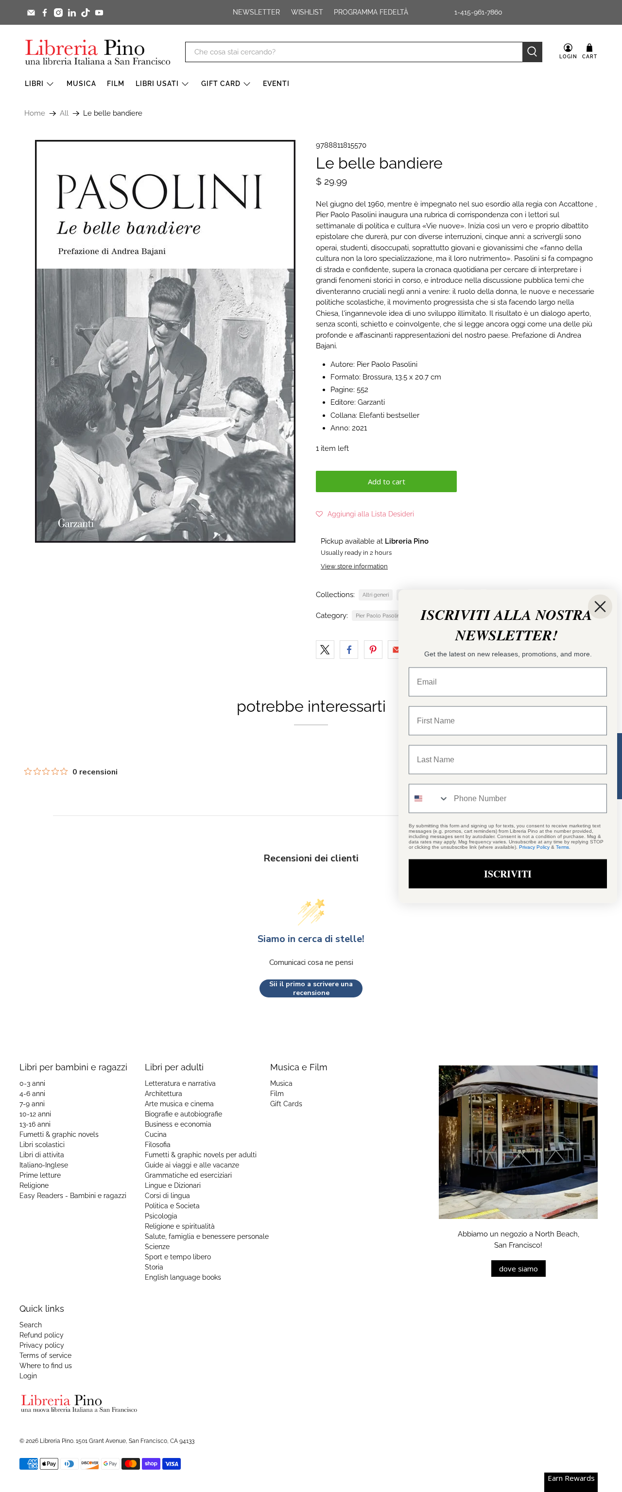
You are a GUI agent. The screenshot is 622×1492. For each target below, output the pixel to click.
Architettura (163, 1094)
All (64, 113)
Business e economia (178, 1124)
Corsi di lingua (167, 1196)
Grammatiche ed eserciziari (188, 1175)
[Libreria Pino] (98, 52)
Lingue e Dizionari (173, 1185)
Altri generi (376, 594)
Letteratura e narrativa (180, 1083)
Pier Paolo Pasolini (378, 615)
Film (115, 83)
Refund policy (41, 1335)
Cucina (156, 1134)
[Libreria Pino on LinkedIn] (72, 12)
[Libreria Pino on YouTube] (99, 12)
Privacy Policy (534, 846)
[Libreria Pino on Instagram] (58, 12)
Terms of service (45, 1355)
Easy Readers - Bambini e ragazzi (72, 1196)
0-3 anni (32, 1083)
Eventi (276, 83)
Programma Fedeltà (371, 12)
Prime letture (40, 1175)
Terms (562, 846)
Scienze (157, 1247)
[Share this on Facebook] (349, 649)
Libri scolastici (42, 1145)
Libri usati (157, 83)
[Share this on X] (325, 649)
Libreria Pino (56, 1441)
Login (28, 1376)
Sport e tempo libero (178, 1257)
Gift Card (221, 83)
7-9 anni (32, 1104)
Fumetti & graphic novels (59, 1134)
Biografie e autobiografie (183, 1114)
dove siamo (518, 1268)
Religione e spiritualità (180, 1226)
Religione (34, 1185)
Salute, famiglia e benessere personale (207, 1236)
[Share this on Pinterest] (373, 649)
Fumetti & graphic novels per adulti (201, 1155)
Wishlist (307, 12)
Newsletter (256, 12)
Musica (81, 83)
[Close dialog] (600, 606)
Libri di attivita (41, 1155)
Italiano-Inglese (43, 1165)
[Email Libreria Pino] (31, 12)
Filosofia (158, 1145)
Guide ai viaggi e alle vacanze (192, 1165)
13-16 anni (35, 1124)
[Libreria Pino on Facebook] (44, 12)
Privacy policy (41, 1345)
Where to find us (45, 1366)
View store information (354, 566)
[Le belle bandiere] (165, 341)
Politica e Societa (172, 1206)
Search (30, 1325)
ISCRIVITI (508, 873)
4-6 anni (32, 1094)
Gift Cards (286, 1104)
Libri (34, 83)
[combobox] (429, 798)
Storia (154, 1267)
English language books (183, 1277)
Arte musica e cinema (179, 1104)
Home (34, 113)
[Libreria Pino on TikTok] (85, 12)
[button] (365, 514)
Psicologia (161, 1216)
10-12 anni (35, 1114)
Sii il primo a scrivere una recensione (311, 988)
